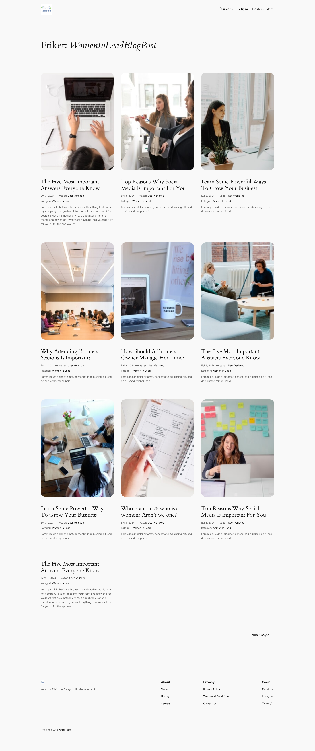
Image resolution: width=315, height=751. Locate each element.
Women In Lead (61, 201)
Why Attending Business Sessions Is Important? (69, 354)
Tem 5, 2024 (48, 577)
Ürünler (225, 9)
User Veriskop (76, 195)
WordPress (65, 729)
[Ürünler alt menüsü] (232, 9)
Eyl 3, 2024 (47, 195)
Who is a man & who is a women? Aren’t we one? (150, 511)
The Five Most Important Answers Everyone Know (70, 185)
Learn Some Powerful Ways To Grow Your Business (233, 185)
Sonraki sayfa (261, 635)
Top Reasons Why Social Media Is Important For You (153, 185)
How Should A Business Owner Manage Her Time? (152, 354)
